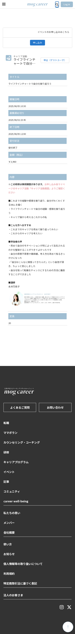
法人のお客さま (13, 595)
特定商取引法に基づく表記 (20, 583)
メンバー (9, 523)
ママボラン (10, 432)
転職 (6, 423)
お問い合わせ (55, 407)
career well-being (15, 501)
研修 (6, 452)
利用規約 (9, 573)
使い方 (7, 544)
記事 (6, 481)
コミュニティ (11, 491)
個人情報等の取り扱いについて (23, 564)
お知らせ (9, 554)
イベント (9, 472)
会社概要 (9, 532)
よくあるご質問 (20, 407)
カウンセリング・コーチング (21, 442)
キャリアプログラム (16, 462)
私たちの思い (11, 513)
